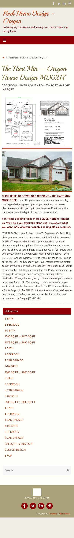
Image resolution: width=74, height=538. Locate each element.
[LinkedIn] (64, 3)
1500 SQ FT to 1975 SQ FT (20, 336)
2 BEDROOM (12, 354)
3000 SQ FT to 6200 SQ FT (20, 402)
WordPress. (64, 514)
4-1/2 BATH (11, 426)
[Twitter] (58, 3)
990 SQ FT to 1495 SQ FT (19, 444)
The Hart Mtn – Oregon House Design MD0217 (34, 73)
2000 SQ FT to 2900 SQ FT (20, 372)
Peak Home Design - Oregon (28, 17)
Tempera (53, 514)
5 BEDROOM (12, 432)
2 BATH (9, 348)
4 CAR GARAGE (14, 420)
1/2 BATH (10, 330)
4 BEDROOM (12, 414)
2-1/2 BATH (11, 366)
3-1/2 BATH (11, 396)
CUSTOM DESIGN (15, 450)
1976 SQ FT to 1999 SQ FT (20, 342)
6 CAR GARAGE (14, 438)
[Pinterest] (69, 3)
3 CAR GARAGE (14, 390)
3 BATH (9, 378)
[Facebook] (53, 3)
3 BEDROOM (12, 384)
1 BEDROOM (12, 324)
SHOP (8, 455)
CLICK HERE (49, 219)
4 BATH (9, 408)
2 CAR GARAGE (14, 360)
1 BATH (9, 318)
